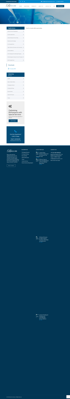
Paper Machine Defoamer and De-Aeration (15, 47)
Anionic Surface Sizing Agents (13, 31)
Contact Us (48, 6)
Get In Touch (13, 120)
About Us (41, 6)
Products (34, 6)
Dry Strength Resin (11, 44)
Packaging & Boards (11, 85)
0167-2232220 (15, 139)
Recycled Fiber (10, 91)
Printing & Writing (11, 88)
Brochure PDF (13, 68)
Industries (26, 6)
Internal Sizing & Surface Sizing (13, 37)
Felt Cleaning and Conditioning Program (14, 53)
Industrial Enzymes (11, 94)
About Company (11, 165)
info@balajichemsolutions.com (15, 140)
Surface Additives (11, 50)
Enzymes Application (11, 34)
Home (20, 6)
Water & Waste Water (11, 81)
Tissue (9, 97)
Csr (54, 6)
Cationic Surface (25, 161)
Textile (9, 78)
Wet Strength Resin (11, 60)
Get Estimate (60, 6)
